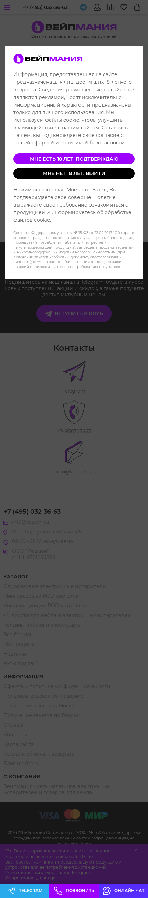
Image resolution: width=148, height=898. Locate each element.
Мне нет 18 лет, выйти (74, 173)
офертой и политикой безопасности (78, 143)
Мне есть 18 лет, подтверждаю (74, 159)
